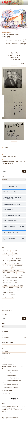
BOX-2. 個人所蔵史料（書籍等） (11, 373)
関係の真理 (5, 292)
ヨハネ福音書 (13, 260)
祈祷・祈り (5, 287)
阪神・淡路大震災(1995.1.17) (9, 294)
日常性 (20, 277)
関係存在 (11, 292)
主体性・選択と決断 (17, 265)
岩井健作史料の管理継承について (9, 364)
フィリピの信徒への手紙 (8, 258)
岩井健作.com (7, 2)
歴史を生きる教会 (13, 280)
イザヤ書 (15, 253)
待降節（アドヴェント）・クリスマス (11, 275)
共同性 (13, 267)
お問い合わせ (5, 351)
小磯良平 (8, 272)
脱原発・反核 (6, 290)
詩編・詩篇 (12, 290)
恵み (4, 277)
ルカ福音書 (5, 263)
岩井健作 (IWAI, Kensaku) (7, 353)
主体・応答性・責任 (7, 265)
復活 (22, 275)
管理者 (9, 32)
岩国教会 (14, 272)
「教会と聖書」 (6, 250)
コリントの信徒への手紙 (8, 255)
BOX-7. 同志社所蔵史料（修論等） (11, 387)
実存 (4, 272)
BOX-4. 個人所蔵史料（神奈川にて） (12, 378)
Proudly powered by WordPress (8, 426)
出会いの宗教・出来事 (7, 270)
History (5, 358)
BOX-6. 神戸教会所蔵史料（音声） (11, 384)
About (3, 345)
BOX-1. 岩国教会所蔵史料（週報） (11, 370)
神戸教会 (11, 287)
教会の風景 (6, 360)
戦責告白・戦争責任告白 (11, 277)
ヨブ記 (19, 260)
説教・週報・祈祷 (6, 393)
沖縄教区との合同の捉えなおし (9, 285)
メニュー (15, 7)
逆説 (18, 290)
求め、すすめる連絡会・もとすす (10, 282)
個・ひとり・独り (6, 267)
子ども (22, 270)
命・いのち (16, 270)
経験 (21, 287)
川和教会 (19, 272)
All (2, 348)
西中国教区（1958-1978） (7, 390)
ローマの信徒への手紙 (14, 263)
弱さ (24, 272)
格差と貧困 (5, 280)
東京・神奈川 (6, 147)
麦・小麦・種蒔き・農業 (8, 297)
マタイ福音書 (18, 258)
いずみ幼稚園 (14, 250)
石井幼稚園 (20, 285)
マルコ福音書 (6, 260)
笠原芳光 (17, 287)
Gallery (5, 355)
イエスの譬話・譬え (7, 253)
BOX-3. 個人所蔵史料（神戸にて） (11, 375)
